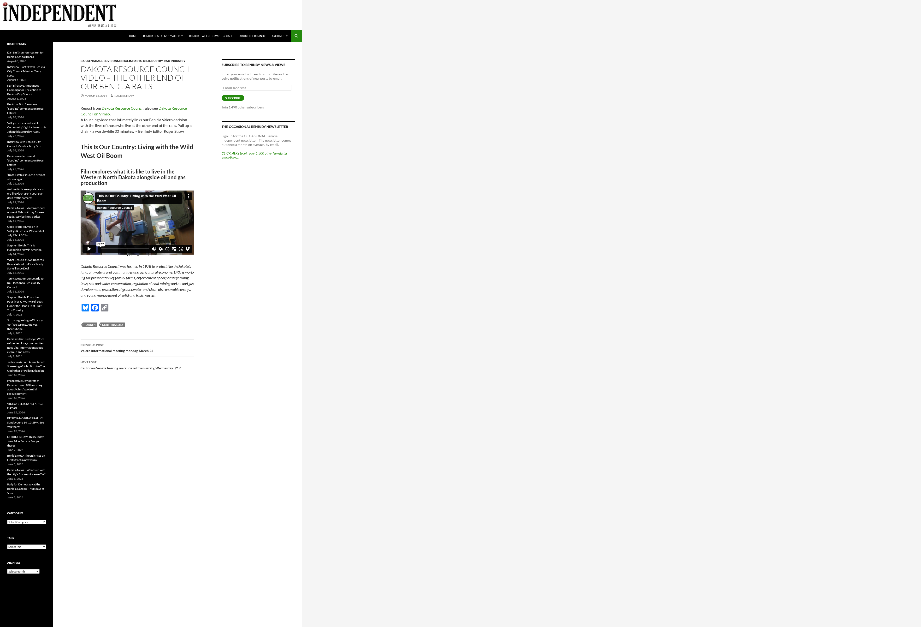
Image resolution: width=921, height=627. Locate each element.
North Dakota (112, 324)
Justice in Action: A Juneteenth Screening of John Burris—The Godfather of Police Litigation (26, 366)
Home (133, 35)
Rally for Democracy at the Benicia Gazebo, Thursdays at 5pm (25, 489)
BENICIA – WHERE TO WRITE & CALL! (211, 35)
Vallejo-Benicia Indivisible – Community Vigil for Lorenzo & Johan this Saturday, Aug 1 (26, 127)
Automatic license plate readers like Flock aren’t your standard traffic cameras (25, 193)
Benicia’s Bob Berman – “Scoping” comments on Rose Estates (25, 108)
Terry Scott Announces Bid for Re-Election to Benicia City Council (26, 283)
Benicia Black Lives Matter (161, 35)
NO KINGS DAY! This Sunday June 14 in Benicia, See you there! (25, 441)
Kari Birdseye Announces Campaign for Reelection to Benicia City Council (24, 90)
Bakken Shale (91, 61)
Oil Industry (153, 61)
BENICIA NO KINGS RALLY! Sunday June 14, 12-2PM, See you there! (25, 422)
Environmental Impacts (123, 61)
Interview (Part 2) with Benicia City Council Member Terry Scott (26, 71)
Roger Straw (124, 95)
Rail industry (174, 61)
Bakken (90, 324)
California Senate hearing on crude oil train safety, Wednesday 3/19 (131, 365)
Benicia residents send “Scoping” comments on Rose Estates (25, 160)
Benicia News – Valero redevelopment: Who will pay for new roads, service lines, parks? (26, 212)
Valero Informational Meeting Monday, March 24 (117, 348)
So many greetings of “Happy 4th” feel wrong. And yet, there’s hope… (25, 324)
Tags (10, 537)
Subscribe (233, 98)
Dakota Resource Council (122, 108)
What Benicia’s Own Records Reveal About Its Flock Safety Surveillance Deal (25, 264)
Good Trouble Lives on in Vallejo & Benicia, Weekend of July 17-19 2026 (25, 231)
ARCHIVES (278, 35)
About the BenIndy (253, 35)
